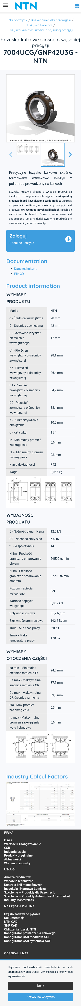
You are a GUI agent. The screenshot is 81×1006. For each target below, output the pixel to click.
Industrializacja (15, 852)
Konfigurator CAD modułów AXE (27, 937)
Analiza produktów (17, 877)
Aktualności (12, 859)
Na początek (18, 20)
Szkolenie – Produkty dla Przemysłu (29, 892)
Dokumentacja (14, 918)
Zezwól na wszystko (41, 997)
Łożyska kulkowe (39, 25)
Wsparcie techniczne (18, 881)
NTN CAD (10, 922)
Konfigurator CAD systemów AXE (27, 941)
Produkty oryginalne (18, 855)
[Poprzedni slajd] (11, 155)
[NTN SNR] (25, 6)
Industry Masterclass (19, 900)
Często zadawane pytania (22, 914)
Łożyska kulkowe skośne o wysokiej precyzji (40, 30)
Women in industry (17, 863)
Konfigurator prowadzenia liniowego (29, 933)
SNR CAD (10, 925)
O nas (8, 840)
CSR (7, 848)
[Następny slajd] (70, 155)
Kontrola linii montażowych (23, 885)
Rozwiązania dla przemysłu (51, 20)
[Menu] (5, 5)
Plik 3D (19, 274)
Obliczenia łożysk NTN (20, 929)
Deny (40, 986)
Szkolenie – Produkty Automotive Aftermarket (37, 896)
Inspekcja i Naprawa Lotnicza (25, 889)
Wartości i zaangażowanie (22, 844)
